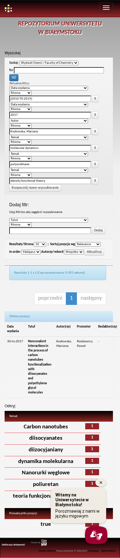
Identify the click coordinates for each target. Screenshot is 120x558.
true (46, 524)
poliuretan (45, 485)
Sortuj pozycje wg (62, 244)
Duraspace (93, 551)
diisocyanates (45, 438)
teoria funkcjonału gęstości (45, 496)
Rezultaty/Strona (21, 244)
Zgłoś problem (108, 551)
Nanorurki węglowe (46, 473)
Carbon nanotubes (46, 427)
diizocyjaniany (46, 450)
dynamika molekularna (45, 462)
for (11, 70)
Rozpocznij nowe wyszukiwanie (35, 188)
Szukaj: (14, 63)
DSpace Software (47, 551)
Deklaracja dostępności (13, 545)
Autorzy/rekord (52, 252)
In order (15, 252)
